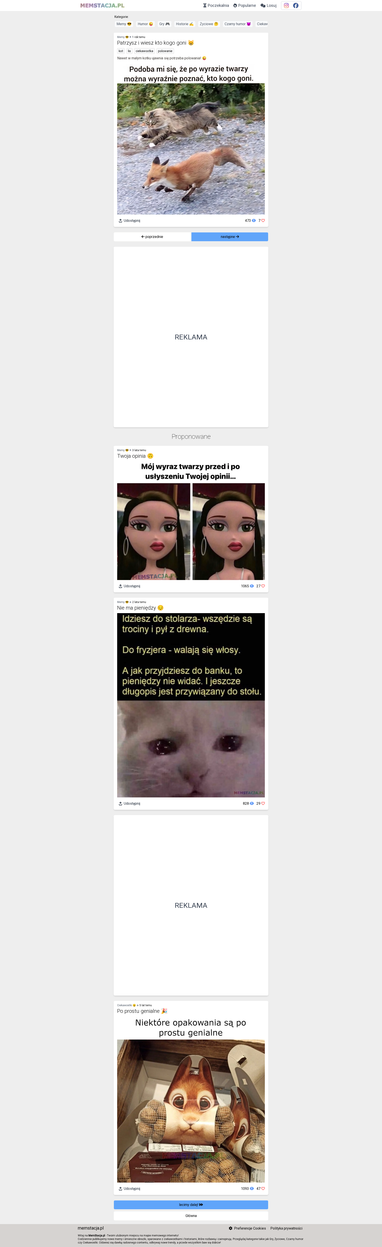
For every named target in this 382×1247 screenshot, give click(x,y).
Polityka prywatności (286, 1228)
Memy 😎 (124, 24)
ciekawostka (144, 51)
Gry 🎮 (164, 24)
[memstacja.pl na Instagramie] (286, 5)
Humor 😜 (145, 24)
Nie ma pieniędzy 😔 (140, 608)
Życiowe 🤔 (209, 24)
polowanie (165, 51)
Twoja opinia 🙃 (135, 456)
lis (129, 51)
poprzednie (154, 237)
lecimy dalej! (189, 1205)
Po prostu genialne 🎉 (142, 1011)
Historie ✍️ (185, 24)
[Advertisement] (191, 337)
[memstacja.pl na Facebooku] (295, 5)
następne (228, 237)
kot (121, 51)
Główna (191, 1216)
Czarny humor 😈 (238, 24)
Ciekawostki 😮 (126, 1005)
